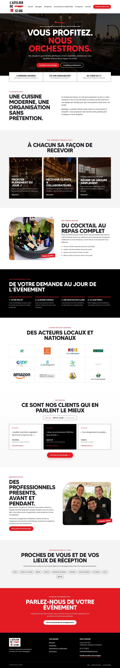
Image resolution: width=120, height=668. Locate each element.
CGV (88, 665)
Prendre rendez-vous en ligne (90, 655)
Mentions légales (96, 665)
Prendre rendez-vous (102, 6)
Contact (88, 7)
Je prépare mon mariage (48, 65)
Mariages (38, 7)
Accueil (30, 7)
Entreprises (48, 7)
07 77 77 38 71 (84, 648)
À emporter (79, 7)
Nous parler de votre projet (21, 528)
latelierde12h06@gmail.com (89, 651)
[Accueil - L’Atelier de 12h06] (16, 6)
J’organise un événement (72, 65)
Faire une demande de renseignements (60, 622)
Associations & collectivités (63, 7)
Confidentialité (107, 665)
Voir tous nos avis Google (60, 455)
